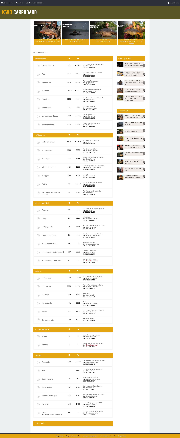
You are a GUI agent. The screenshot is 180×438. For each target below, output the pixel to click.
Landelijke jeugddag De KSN (92, 403)
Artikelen (45, 210)
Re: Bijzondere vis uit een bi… (93, 182)
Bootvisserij (46, 108)
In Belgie (45, 295)
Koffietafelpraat (48, 142)
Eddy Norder (90, 159)
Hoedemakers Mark (56, 414)
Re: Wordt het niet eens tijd (92, 191)
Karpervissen (40, 59)
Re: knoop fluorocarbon (91, 81)
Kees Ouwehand (92, 261)
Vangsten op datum (50, 116)
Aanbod (45, 345)
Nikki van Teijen (91, 91)
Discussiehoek (48, 66)
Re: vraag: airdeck (89, 106)
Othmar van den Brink (93, 167)
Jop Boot (89, 74)
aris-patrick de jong (92, 244)
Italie (84, 302)
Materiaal (45, 91)
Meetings (45, 159)
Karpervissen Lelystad (90, 377)
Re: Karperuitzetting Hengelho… (94, 411)
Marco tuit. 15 (90, 176)
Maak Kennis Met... (49, 244)
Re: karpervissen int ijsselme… (93, 276)
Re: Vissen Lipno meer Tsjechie (93, 310)
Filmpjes (45, 176)
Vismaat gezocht (49, 167)
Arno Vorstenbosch (92, 362)
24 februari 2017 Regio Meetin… (94, 157)
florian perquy (90, 116)
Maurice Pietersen (92, 219)
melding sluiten (121, 436)
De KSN (45, 404)
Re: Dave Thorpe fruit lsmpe (92, 72)
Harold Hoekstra (91, 396)
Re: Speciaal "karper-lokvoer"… (93, 98)
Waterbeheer (47, 387)
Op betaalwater (48, 320)
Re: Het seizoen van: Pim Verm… (94, 234)
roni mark (89, 210)
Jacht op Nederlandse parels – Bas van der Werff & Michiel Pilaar (131, 41)
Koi (43, 370)
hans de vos (90, 388)
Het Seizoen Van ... (49, 235)
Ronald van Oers (92, 303)
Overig (38, 355)
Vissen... (38, 271)
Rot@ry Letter (47, 227)
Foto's (44, 184)
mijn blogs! (86, 217)
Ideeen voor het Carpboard (53, 252)
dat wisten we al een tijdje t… (92, 386)
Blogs (44, 218)
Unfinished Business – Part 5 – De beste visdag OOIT (103, 40)
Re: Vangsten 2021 (89, 115)
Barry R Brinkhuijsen (93, 379)
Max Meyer (90, 66)
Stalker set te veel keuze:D (92, 89)
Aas (43, 74)
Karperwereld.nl (42, 203)
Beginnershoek (48, 124)
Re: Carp (86, 174)
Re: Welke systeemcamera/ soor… (94, 361)
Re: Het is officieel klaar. (91, 140)
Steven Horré (90, 371)
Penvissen (46, 99)
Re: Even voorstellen (90, 149)
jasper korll (90, 83)
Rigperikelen (47, 82)
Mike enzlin (90, 318)
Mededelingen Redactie (51, 260)
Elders (44, 312)
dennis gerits (90, 184)
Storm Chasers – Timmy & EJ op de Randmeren (76, 40)
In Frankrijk (46, 286)
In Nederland (47, 278)
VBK (44, 413)
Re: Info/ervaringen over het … (93, 285)
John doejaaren (91, 108)
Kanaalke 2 (87, 293)
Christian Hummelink (93, 235)
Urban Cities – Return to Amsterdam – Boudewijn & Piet (47, 40)
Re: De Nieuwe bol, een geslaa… (94, 208)
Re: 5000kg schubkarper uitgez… (94, 394)
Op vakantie (47, 303)
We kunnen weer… (89, 259)
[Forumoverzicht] (19, 11)
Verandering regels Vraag (91, 335)
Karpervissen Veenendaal (91, 123)
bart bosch (89, 193)
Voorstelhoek (47, 150)
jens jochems (90, 252)
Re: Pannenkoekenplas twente (93, 64)
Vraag (44, 336)
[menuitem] (173, 3)
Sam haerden (90, 295)
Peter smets (90, 99)
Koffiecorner (40, 135)
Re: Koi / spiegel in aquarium (92, 369)
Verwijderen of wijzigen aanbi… (93, 343)
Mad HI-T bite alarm (89, 251)
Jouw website (47, 379)
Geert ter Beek (91, 312)
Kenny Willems (91, 336)
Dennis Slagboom (92, 150)
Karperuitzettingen (49, 396)
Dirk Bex (89, 125)
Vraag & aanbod (42, 329)
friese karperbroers (89, 242)
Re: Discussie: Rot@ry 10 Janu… (94, 225)
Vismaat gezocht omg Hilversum (93, 166)
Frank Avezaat (91, 404)
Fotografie (46, 362)
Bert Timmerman (91, 227)
